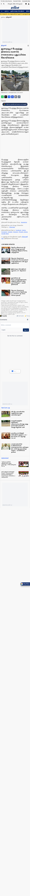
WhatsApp (12, 227)
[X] (5, 96)
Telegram (15, 232)
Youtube (10, 232)
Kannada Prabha (17, 1)
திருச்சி (3, 45)
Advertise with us (7, 42)
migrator (3, 101)
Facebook (18, 230)
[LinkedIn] (12, 96)
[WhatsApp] (2, 96)
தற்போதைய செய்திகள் (17, 11)
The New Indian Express (6, 1)
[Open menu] (1, 4)
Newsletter (24, 222)
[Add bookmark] (28, 45)
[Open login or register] (28, 4)
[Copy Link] (19, 96)
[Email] (15, 96)
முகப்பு (6, 11)
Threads (21, 232)
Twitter (24, 230)
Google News (5, 234)
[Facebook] (9, 96)
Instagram (4, 232)
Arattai (26, 232)
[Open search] (4, 4)
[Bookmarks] (26, 4)
